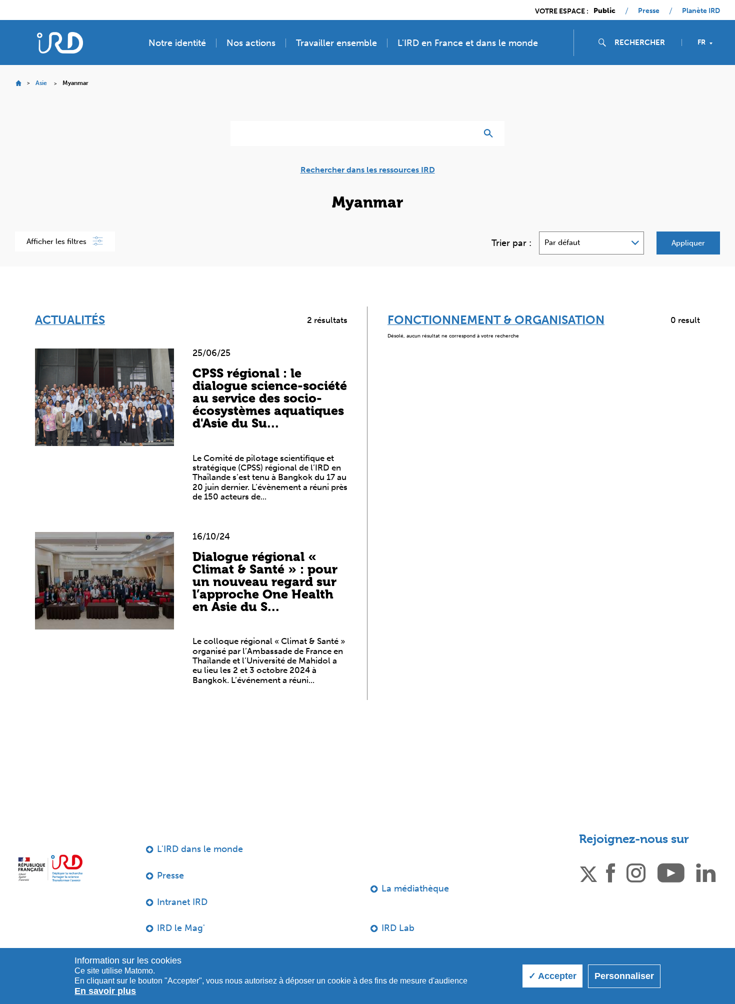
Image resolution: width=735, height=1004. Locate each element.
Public (605, 11)
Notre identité (177, 43)
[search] (644, 42)
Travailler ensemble (336, 43)
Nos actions (251, 43)
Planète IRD (701, 11)
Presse (649, 11)
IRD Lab (398, 928)
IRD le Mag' (181, 928)
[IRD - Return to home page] (59, 43)
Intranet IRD (182, 902)
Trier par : (512, 243)
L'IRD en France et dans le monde (468, 43)
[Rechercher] (490, 133)
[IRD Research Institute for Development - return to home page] (50, 867)
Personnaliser (624, 976)
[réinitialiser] (466, 133)
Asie (41, 83)
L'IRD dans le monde (200, 849)
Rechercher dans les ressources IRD (367, 170)
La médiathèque (415, 888)
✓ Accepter (552, 976)
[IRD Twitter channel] (588, 872)
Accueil (18, 83)
